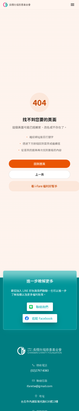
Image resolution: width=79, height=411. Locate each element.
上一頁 (39, 174)
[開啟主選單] (72, 4)
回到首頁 (39, 164)
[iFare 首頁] (17, 4)
